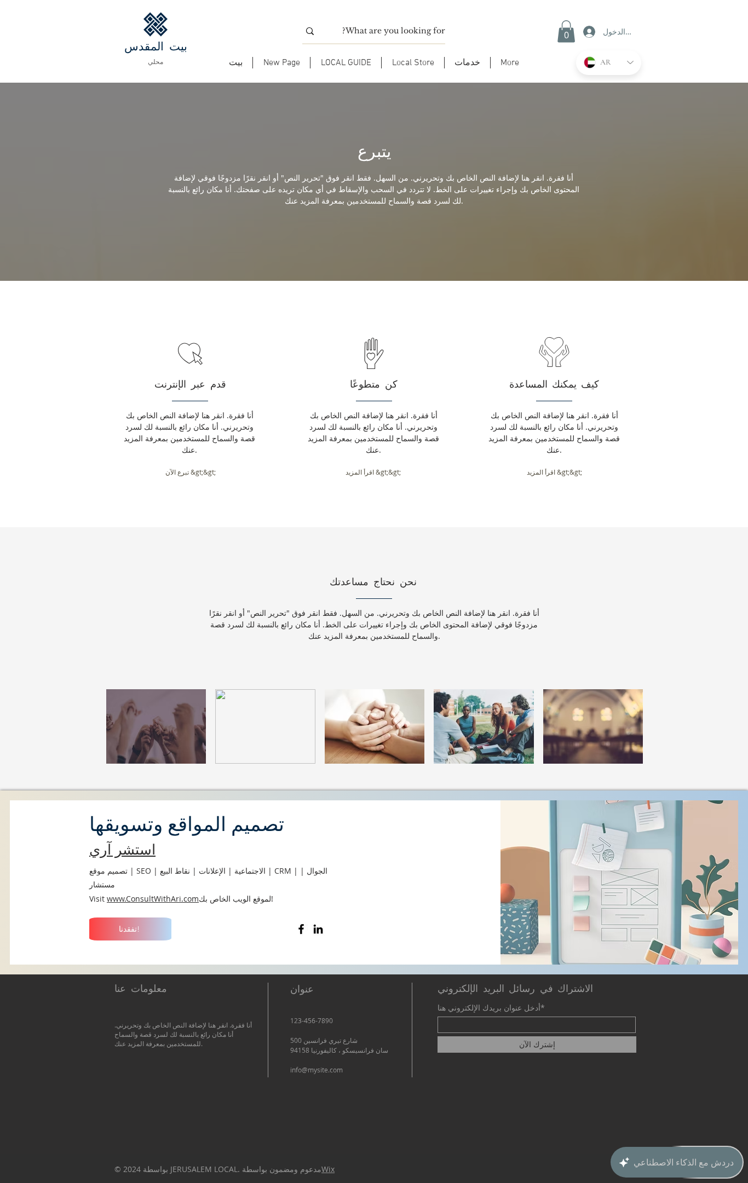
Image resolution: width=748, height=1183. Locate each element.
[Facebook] (301, 929)
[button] (345, 62)
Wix (328, 1169)
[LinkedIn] (318, 929)
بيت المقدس (155, 46)
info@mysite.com (316, 1069)
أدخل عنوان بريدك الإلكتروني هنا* (491, 1008)
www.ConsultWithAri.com (153, 898)
